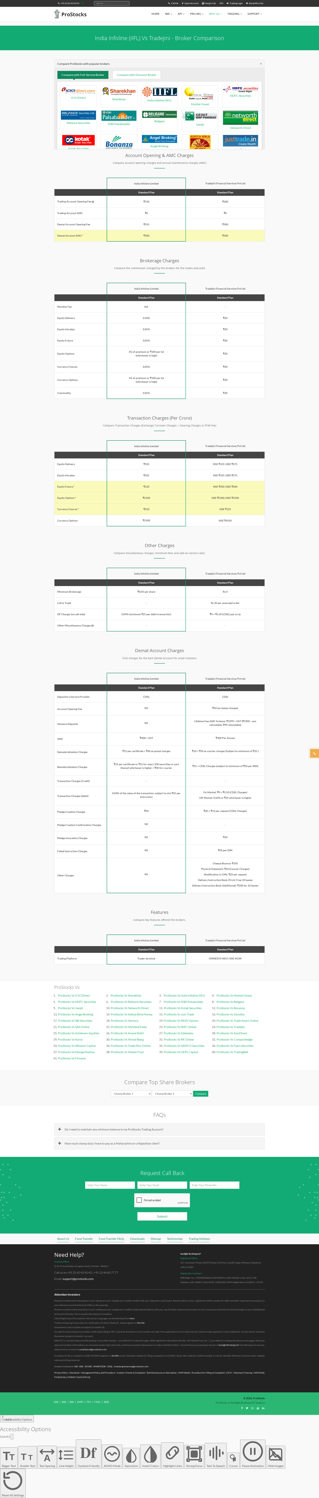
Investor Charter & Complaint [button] (131, 1372)
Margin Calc (210, 3)
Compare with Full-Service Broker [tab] (82, 74)
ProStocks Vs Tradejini (231, 1027)
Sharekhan (119, 99)
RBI (72, 1401)
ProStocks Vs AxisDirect (232, 1033)
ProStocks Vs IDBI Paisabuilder (183, 1001)
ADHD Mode (112, 1466)
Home (156, 13)
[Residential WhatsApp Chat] (82, 3)
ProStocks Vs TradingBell (232, 1052)
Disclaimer (74, 1372)
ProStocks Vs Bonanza (231, 1008)
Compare (200, 1093)
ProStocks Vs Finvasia (72, 1058)
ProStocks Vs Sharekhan (126, 995)
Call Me (174, 3)
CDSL (109, 1366)
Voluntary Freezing (243, 1372)
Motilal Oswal (200, 104)
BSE (81, 1366)
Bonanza (118, 153)
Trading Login (236, 3)
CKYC (229, 1372)
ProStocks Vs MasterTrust (127, 1052)
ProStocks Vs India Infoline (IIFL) (184, 995)
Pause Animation (253, 1466)
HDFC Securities (240, 95)
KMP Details (184, 1372)
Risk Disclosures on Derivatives (162, 1372)
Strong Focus (194, 1466)
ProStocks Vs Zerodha (231, 1014)
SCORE (115, 1355)
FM (89, 1401)
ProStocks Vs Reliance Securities (131, 1001)
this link (141, 1322)
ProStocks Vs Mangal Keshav (76, 1052)
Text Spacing (47, 1460)
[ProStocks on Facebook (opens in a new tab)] (242, 1408)
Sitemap (156, 1238)
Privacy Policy (61, 1372)
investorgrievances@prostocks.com (131, 1366)
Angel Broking (159, 146)
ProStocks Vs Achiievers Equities (78, 1033)
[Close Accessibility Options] (12, 1436)
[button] (93, 202)
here (132, 1318)
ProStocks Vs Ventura (124, 1020)
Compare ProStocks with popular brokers (83, 63)
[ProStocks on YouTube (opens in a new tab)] (258, 1408)
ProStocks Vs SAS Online (73, 1027)
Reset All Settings (13, 1495)
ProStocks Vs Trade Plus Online (130, 1045)
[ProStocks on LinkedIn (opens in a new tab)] (263, 1408)
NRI (167, 13)
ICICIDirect (78, 97)
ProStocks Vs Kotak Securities (183, 1008)
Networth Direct (240, 127)
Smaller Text (27, 1460)
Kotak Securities (78, 148)
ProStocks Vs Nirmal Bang (127, 1039)
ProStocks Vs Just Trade (179, 1014)
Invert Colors (150, 1466)
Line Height (66, 1466)
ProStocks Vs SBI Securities (75, 1020)
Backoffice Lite (256, 3)
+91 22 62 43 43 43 (69, 3)
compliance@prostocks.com (93, 1349)
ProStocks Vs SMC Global (180, 1027)
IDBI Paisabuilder (119, 124)
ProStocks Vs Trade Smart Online (237, 1020)
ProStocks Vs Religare (230, 1001)
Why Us (214, 13)
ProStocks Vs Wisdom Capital (77, 1045)
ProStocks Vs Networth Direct (130, 1008)
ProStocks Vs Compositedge (234, 1039)
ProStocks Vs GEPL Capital (181, 1052)
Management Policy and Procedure (98, 1372)
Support (254, 13)
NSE (76, 1366)
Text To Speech (216, 1466)
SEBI (106, 1401)
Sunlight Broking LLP (190, 1253)
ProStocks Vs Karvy (70, 1039)
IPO (221, 3)
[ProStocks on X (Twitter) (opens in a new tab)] (247, 1408)
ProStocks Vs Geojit (70, 1008)
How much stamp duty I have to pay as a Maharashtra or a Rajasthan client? (112, 1143)
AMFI (80, 1401)
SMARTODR (99, 1366)
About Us (63, 1238)
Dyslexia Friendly (89, 1454)
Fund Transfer (84, 1238)
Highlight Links (172, 1466)
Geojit (200, 124)
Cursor (233, 1466)
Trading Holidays (199, 1238)
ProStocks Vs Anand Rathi (127, 1033)
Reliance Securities (78, 122)
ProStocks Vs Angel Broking (75, 1014)
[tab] (159, 64)
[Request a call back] (314, 753)
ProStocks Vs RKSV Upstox (181, 1020)
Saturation (131, 1466)
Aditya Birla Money (200, 153)
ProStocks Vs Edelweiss (178, 1033)
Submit (162, 1216)
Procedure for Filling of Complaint (208, 1372)
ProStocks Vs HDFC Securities (77, 1001)
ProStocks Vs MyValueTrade (129, 1027)
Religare (159, 121)
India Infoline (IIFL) (159, 100)
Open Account (191, 3)
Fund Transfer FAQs (111, 1238)
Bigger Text (9, 1458)
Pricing (195, 13)
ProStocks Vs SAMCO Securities (184, 1045)
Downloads (137, 1238)
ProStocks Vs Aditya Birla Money (131, 1014)
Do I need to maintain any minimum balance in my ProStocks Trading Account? (114, 1129)
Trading (233, 13)
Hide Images (276, 1466)
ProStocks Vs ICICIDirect (74, 995)
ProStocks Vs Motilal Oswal (234, 995)
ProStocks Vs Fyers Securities (235, 1045)
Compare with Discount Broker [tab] (136, 74)
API (180, 13)
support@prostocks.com (78, 1278)
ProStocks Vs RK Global (179, 1039)
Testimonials (175, 1238)
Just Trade (240, 149)
